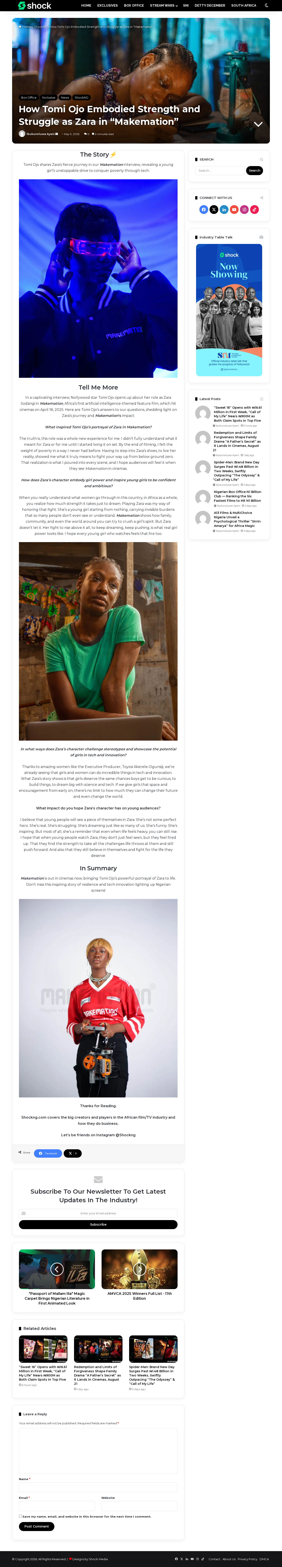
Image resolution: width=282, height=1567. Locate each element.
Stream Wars (162, 5)
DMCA (264, 1559)
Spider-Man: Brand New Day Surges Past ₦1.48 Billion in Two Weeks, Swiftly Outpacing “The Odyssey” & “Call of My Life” (152, 1375)
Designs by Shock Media (90, 1559)
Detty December (210, 5)
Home (26, 26)
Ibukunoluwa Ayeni (41, 134)
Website (108, 1498)
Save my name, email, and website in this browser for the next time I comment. (86, 1516)
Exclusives (107, 5)
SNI (186, 5)
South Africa (243, 5)
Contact (214, 1559)
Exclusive (48, 97)
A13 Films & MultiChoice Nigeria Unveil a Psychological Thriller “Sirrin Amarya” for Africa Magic (237, 519)
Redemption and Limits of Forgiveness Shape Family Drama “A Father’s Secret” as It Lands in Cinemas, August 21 (97, 1375)
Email (24, 1498)
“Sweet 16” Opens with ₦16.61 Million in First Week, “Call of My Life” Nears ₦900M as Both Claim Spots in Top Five (43, 1373)
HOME (86, 5)
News (65, 97)
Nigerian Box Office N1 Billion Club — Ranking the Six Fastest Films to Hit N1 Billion (237, 496)
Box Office (134, 5)
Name (24, 1479)
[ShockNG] (34, 5)
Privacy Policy (247, 1559)
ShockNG (40, 26)
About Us (229, 1559)
